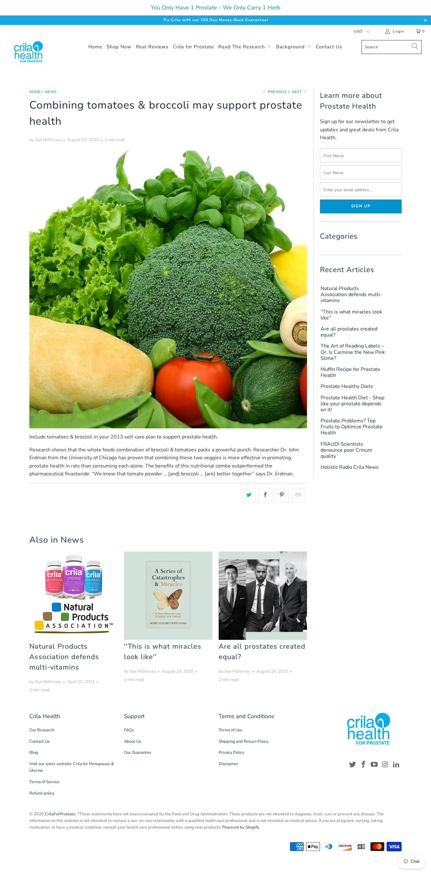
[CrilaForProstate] (37, 52)
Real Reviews (152, 47)
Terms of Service (44, 782)
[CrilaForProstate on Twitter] (352, 765)
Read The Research (242, 47)
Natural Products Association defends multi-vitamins (64, 657)
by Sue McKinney (45, 140)
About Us (132, 741)
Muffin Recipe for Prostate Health (350, 372)
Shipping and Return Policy (244, 741)
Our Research (41, 730)
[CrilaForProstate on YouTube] (374, 765)
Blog (33, 752)
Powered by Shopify (240, 827)
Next (297, 91)
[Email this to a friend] (298, 495)
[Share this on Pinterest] (282, 495)
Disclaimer (228, 764)
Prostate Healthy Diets (347, 387)
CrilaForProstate (60, 814)
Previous (276, 91)
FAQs (129, 730)
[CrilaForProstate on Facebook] (363, 765)
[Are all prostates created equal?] (263, 595)
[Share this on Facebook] (265, 495)
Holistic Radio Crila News (350, 467)
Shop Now (119, 47)
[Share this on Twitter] (249, 495)
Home (95, 47)
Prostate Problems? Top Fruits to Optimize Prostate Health (351, 427)
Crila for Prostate (193, 47)
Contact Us (329, 47)
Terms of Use (230, 730)
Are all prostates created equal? (349, 332)
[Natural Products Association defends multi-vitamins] (73, 595)
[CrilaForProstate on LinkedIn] (396, 765)
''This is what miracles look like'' (351, 315)
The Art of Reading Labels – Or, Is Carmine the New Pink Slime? (353, 352)
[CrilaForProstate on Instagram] (385, 765)
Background (291, 47)
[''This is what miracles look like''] (168, 595)
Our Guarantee (137, 752)
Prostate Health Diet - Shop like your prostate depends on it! (352, 404)
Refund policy (42, 793)
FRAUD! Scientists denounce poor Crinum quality (346, 450)
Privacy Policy (231, 752)
